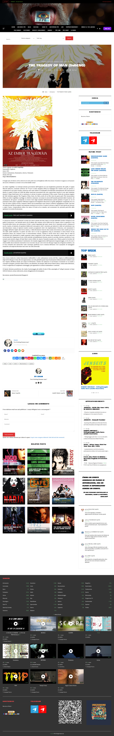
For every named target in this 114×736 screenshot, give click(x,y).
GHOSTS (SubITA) (92, 289)
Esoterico (71, 589)
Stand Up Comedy (16, 607)
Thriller (98, 607)
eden (10, 364)
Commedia (16, 586)
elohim (15, 364)
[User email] (22, 350)
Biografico (98, 583)
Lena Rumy (61, 667)
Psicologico (16, 601)
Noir (43, 598)
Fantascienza (98, 589)
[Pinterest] (32, 358)
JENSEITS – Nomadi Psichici (17, 1)
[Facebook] (5, 350)
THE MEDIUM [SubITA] (94, 520)
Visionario (70, 61)
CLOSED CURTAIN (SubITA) (94, 280)
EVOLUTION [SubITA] (93, 509)
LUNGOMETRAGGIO (36, 665)
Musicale (16, 598)
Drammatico (56, 61)
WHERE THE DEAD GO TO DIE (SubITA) (12, 528)
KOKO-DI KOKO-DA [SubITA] (95, 331)
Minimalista (98, 595)
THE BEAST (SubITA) (93, 263)
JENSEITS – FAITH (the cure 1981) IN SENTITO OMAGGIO (96, 408)
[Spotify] (19, 350)
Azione (71, 583)
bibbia (5, 364)
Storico (61, 61)
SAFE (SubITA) (34, 500)
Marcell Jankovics (23, 364)
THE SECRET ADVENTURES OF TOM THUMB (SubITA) (62, 528)
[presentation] (9, 1)
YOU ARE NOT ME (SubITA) (94, 340)
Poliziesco (71, 598)
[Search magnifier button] (107, 103)
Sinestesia (15, 660)
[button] (93, 392)
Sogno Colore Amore (70, 685)
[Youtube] (15, 350)
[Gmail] (47, 358)
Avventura (43, 583)
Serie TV (16, 604)
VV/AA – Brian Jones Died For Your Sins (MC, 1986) (95, 445)
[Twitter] (20, 358)
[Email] (50, 358)
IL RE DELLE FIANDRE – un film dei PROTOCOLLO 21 (15, 634)
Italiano (43, 595)
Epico (16, 589)
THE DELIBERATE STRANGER (63, 471)
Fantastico (16, 592)
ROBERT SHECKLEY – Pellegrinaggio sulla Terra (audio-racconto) (94, 432)
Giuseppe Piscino (35, 639)
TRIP (15, 685)
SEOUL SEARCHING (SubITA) (60, 499)
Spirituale (71, 604)
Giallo (43, 592)
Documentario (71, 586)
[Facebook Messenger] (38, 358)
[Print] (56, 358)
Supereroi (71, 607)
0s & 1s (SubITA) (92, 323)
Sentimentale (98, 601)
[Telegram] (12, 350)
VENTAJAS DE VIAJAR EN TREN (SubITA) (97, 272)
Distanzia (70, 660)
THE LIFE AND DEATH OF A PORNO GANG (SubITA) (98, 307)
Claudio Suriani (35, 667)
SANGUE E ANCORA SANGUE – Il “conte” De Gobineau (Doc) (92, 388)
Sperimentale (43, 604)
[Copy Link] (53, 358)
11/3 (98, 633)
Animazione (44, 61)
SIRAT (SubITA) (91, 556)
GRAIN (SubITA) (92, 297)
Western (43, 610)
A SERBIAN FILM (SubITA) (97, 532)
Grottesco (71, 592)
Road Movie (43, 601)
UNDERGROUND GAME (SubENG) (11, 470)
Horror (16, 595)
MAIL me (107, 28)
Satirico (71, 601)
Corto (43, 586)
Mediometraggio (71, 595)
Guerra (98, 592)
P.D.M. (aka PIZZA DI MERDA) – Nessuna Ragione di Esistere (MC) (95, 458)
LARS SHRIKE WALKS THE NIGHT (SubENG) (37, 470)
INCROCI (43, 633)
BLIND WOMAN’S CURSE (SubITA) (96, 314)
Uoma (98, 660)
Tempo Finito (43, 685)
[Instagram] (8, 350)
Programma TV (98, 598)
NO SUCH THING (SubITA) (37, 529)
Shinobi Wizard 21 (8, 641)
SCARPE (71, 633)
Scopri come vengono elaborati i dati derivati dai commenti (47, 437)
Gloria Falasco (7, 667)
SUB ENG (65, 61)
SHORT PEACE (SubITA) (58, 392)
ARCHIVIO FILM (50, 61)
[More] (59, 358)
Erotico (43, 589)
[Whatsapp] (35, 358)
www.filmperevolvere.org (20, 344)
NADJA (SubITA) (10, 500)
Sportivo (98, 604)
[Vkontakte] (44, 358)
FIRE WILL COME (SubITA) (94, 544)
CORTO (5, 639)
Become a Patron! (85, 116)
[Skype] (41, 358)
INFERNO (43, 660)
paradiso (31, 364)
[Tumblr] (23, 358)
